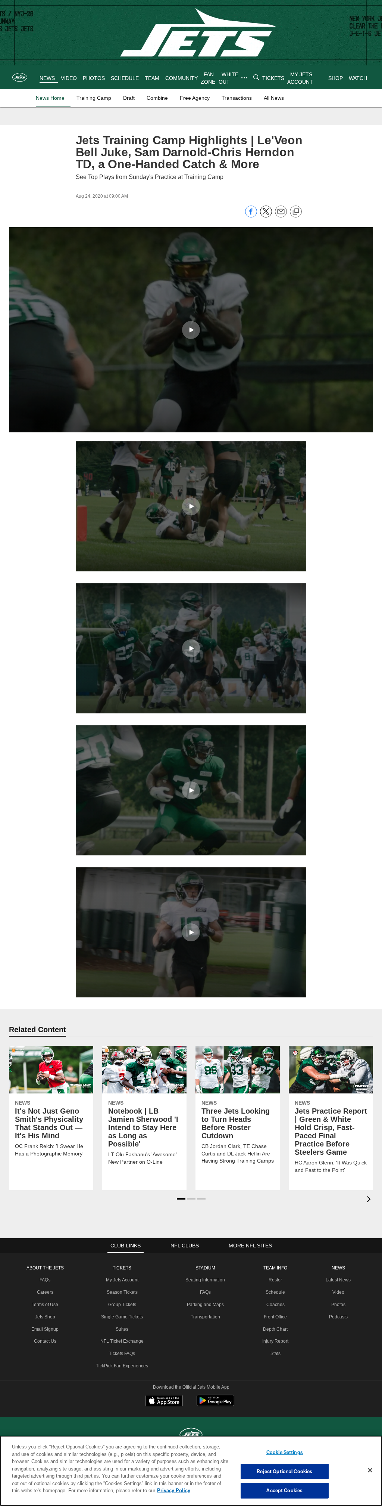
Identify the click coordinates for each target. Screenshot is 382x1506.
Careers (46, 1292)
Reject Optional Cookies (284, 1471)
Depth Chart (275, 1329)
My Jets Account (122, 1280)
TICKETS (122, 1268)
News (337, 1268)
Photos (337, 1304)
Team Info (275, 1268)
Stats (275, 1353)
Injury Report (275, 1341)
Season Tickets (122, 1292)
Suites (122, 1329)
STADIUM (204, 1268)
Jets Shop (47, 1317)
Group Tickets (123, 1304)
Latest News (337, 1280)
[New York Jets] (191, 1435)
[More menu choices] (244, 78)
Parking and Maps (205, 1304)
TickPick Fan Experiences (122, 1365)
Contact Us (46, 1341)
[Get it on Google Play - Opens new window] (215, 1404)
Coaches (275, 1304)
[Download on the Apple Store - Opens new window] (164, 1401)
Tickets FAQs (122, 1353)
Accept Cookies (284, 1490)
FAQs (46, 1280)
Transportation (204, 1317)
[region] (191, 1471)
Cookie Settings (284, 1452)
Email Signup (46, 1329)
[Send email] (281, 215)
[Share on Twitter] (266, 215)
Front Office (274, 1317)
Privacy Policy (139, 1490)
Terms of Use (47, 1304)
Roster (274, 1280)
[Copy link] (296, 212)
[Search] (256, 77)
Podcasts (337, 1317)
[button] (191, 330)
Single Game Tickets (122, 1317)
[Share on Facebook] (251, 215)
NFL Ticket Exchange (122, 1341)
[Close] (370, 1470)
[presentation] (370, 1200)
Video (337, 1292)
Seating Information (205, 1280)
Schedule (275, 1292)
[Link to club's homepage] (20, 77)
